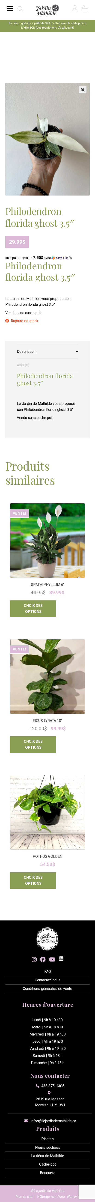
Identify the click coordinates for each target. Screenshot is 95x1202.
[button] (82, 89)
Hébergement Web (51, 1197)
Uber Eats (61, 959)
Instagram (34, 959)
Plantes (47, 1139)
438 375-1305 (52, 1086)
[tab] (47, 352)
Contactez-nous (47, 980)
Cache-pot (47, 1164)
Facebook (43, 959)
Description (26, 351)
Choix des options (33, 608)
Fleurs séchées (47, 1147)
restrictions (49, 27)
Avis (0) (23, 365)
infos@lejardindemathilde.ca (53, 1121)
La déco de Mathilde (47, 1156)
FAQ (47, 971)
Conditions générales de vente (47, 988)
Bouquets (47, 1173)
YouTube (52, 959)
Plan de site (24, 1197)
